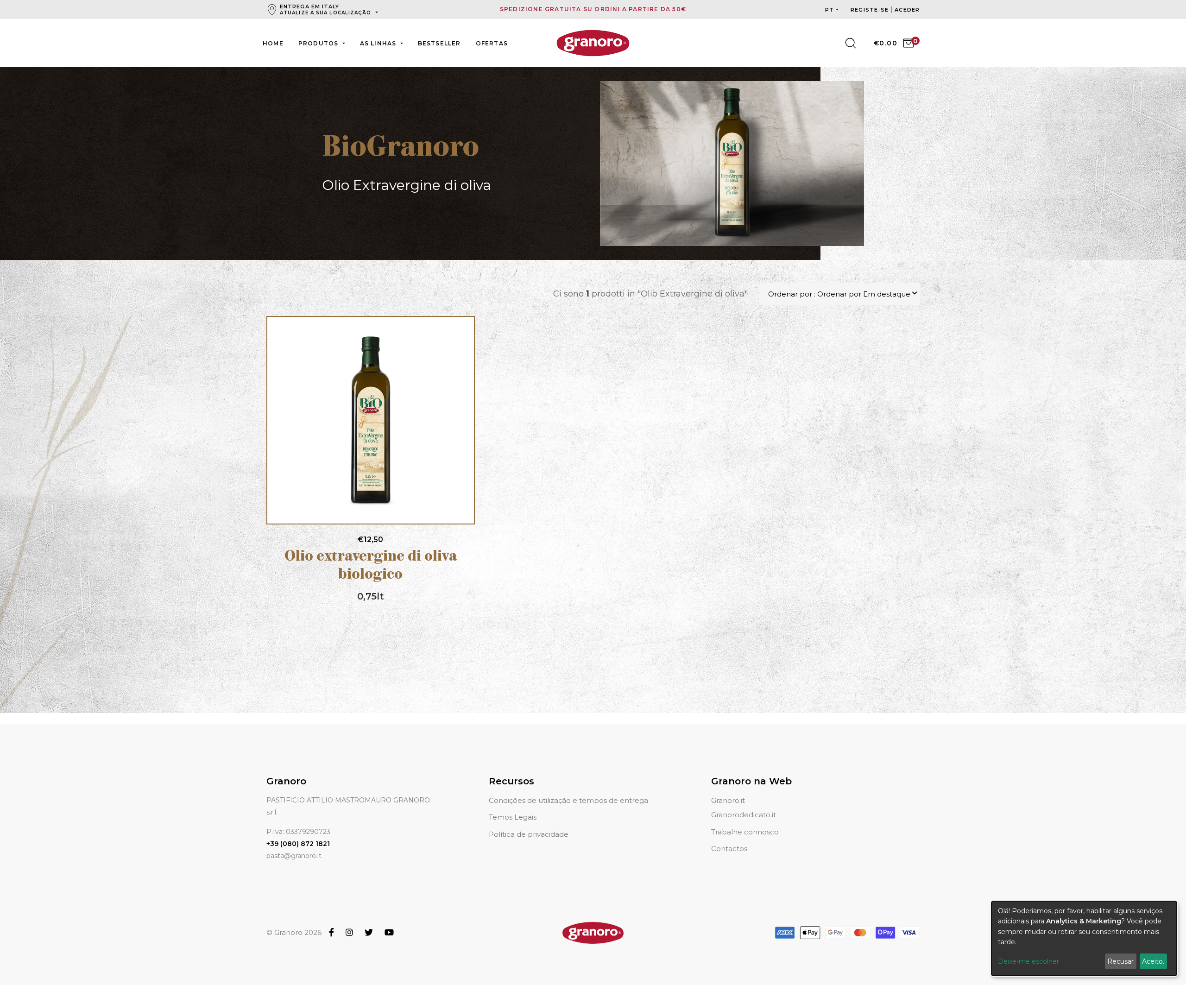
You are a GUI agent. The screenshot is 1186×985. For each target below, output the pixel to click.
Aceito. (1153, 961)
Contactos (729, 848)
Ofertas (492, 43)
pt (829, 9)
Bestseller (439, 43)
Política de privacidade (528, 834)
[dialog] (1084, 938)
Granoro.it (728, 800)
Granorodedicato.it (743, 814)
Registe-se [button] (870, 9)
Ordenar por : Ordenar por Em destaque (839, 294)
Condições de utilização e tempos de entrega (568, 800)
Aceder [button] (907, 9)
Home (273, 43)
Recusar (1120, 961)
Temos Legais (512, 817)
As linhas (379, 43)
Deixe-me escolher (1028, 961)
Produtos (319, 43)
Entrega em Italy (326, 9)
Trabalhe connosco (745, 831)
